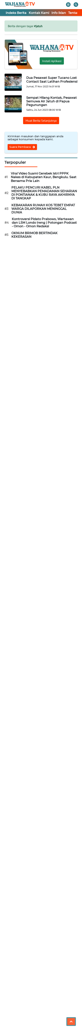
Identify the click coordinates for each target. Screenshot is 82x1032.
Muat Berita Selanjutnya (41, 120)
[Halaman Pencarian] (76, 4)
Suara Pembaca (20, 147)
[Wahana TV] (20, 4)
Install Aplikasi (51, 61)
